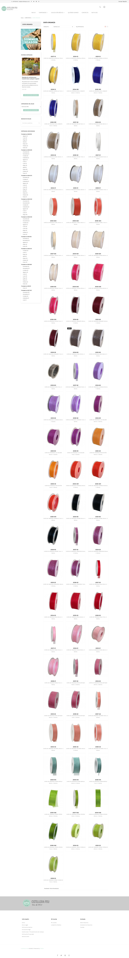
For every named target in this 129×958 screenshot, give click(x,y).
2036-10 (53, 89)
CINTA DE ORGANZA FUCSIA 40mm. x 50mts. (98, 289)
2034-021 (76, 254)
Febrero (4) (25, 145)
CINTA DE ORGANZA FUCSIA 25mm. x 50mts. (75, 289)
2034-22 (98, 681)
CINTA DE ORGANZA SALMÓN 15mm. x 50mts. (98, 716)
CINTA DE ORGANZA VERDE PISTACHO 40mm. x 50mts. (98, 848)
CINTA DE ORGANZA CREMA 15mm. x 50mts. (53, 256)
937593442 (15, 1)
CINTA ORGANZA (27, 24)
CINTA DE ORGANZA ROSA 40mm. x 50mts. (98, 650)
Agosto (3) (25, 183)
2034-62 (98, 385)
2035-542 (53, 812)
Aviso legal (25, 925)
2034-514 (53, 780)
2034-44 (53, 747)
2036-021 (53, 286)
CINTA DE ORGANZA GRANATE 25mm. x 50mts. (75, 322)
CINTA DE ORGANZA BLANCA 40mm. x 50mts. (76, 190)
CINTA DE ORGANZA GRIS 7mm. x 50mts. (53, 387)
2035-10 (98, 56)
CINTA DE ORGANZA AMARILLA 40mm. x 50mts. (98, 59)
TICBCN (42, 948)
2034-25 (98, 549)
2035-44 (75, 747)
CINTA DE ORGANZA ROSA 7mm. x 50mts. (53, 683)
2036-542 (53, 845)
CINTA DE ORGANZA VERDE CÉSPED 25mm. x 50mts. (98, 815)
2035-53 (98, 845)
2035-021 (98, 254)
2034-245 (76, 286)
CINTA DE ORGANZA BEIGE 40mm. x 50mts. (53, 157)
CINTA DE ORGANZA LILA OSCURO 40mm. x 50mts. (53, 453)
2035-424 (76, 221)
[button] (43, 12)
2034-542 (98, 812)
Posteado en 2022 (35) (26, 217)
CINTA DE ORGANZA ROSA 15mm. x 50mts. (53, 650)
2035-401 (98, 484)
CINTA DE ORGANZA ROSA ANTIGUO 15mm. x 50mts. (76, 683)
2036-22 (75, 714)
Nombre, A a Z (63, 27)
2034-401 (76, 484)
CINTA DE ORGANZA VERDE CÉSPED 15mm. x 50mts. (76, 815)
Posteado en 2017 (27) (26, 290)
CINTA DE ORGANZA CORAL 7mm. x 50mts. (98, 223)
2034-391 (76, 89)
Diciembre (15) (26, 292)
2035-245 (98, 286)
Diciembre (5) (26, 266)
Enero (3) (25, 262)
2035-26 (98, 319)
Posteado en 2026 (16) (26, 134)
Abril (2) (25, 141)
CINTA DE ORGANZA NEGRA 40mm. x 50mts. (98, 519)
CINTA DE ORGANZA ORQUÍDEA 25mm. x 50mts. (98, 552)
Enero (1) (25, 173)
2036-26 (53, 352)
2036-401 (53, 517)
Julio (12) (25, 226)
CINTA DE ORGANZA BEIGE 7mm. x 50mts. (76, 157)
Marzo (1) (25, 280)
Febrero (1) (25, 232)
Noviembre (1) (26, 153)
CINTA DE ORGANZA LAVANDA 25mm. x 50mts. (98, 387)
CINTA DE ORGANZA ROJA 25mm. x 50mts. (53, 617)
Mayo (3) (25, 244)
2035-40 (98, 451)
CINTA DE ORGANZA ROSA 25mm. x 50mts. (76, 650)
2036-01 (98, 188)
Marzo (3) (25, 258)
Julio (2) (25, 185)
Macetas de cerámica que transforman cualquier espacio (30, 78)
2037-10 (53, 56)
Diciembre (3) (26, 177)
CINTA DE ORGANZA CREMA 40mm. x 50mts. (98, 256)
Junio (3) (25, 138)
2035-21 (98, 648)
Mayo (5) (25, 189)
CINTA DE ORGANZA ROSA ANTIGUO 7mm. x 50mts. (76, 716)
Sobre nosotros (84, 922)
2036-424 (98, 221)
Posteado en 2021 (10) (26, 236)
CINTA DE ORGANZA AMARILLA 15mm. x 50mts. (53, 59)
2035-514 (76, 780)
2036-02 (75, 155)
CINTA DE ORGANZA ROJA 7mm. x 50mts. (98, 617)
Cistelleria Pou (25, 948)
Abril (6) (25, 191)
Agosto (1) (25, 136)
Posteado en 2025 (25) (26, 150)
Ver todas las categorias (31, 110)
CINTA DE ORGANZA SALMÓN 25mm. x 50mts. (53, 749)
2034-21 (75, 648)
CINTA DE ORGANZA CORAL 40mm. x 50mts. (75, 223)
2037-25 (75, 549)
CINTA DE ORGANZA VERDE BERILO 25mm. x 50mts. (53, 782)
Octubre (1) (25, 179)
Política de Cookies (27, 927)
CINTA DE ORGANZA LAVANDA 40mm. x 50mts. (53, 420)
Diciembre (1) (26, 238)
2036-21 (53, 681)
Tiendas (82, 927)
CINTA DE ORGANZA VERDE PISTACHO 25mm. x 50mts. (75, 848)
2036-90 (53, 549)
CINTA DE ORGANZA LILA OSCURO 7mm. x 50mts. (75, 453)
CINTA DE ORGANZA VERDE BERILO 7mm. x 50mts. (98, 782)
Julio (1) (24, 161)
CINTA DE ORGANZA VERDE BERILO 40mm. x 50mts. (76, 782)
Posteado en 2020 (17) (26, 248)
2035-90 (98, 517)
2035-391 (98, 89)
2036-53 (53, 878)
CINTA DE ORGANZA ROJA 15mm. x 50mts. (98, 585)
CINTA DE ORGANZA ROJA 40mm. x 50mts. (76, 617)
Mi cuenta (53, 922)
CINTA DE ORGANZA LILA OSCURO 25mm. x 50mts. (98, 420)
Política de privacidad (28, 934)
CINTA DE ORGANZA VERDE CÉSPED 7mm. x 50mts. (53, 848)
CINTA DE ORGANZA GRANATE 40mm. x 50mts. (98, 322)
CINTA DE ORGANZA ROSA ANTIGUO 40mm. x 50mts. (53, 716)
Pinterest (36, 1)
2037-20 (98, 582)
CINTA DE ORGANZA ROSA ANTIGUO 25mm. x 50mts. (98, 683)
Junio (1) (25, 163)
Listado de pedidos (56, 925)
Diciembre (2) (26, 152)
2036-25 (75, 582)
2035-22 (53, 714)
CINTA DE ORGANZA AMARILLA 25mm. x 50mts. (76, 59)
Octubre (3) (25, 222)
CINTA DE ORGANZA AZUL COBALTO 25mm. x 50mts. (76, 91)
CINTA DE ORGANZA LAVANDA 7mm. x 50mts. (76, 420)
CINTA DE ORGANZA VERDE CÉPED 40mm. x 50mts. (53, 815)
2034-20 (53, 615)
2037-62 (75, 385)
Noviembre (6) (26, 203)
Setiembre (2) (26, 206)
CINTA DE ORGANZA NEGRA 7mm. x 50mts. (53, 552)
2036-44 (98, 747)
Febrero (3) (25, 260)
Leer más (24, 89)
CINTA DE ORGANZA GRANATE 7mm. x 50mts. (53, 355)
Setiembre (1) (26, 157)
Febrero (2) (25, 171)
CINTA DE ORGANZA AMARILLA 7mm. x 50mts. (53, 91)
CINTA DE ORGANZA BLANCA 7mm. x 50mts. (98, 190)
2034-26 (75, 319)
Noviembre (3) (26, 240)
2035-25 (53, 582)
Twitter (33, 1)
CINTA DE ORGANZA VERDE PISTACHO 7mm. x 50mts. (53, 881)
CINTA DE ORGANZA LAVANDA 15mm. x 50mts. (76, 387)
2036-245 (53, 319)
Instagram (38, 1)
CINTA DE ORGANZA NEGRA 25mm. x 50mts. (75, 519)
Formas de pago (26, 929)
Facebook (31, 1)
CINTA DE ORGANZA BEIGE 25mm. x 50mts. (98, 124)
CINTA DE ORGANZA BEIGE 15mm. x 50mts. (76, 124)
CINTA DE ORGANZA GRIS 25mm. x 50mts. (76, 355)
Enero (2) (25, 147)
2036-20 (98, 615)
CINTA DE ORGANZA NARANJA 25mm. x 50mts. (75, 486)
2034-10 (75, 56)
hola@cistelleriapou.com (24, 1)
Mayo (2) (25, 140)
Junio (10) (25, 228)
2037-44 (98, 714)
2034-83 (75, 352)
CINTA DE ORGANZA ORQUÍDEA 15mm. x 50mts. (75, 552)
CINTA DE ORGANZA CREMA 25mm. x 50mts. (75, 256)
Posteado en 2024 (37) (26, 175)
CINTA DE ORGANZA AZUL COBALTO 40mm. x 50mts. (98, 91)
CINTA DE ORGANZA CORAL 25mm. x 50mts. (53, 223)
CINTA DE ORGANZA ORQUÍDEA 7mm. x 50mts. (75, 585)
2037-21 (53, 648)
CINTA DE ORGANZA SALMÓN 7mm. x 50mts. (98, 749)
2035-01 (75, 188)
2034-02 (98, 122)
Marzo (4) (25, 193)
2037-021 (53, 254)
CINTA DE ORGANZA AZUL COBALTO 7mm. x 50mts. (53, 124)
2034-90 (75, 517)
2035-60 (53, 451)
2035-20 (75, 615)
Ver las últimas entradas (31, 95)
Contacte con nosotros (86, 925)
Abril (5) (25, 167)
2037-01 (98, 155)
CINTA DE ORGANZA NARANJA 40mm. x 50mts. (98, 486)
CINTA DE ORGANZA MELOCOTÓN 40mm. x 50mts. (98, 453)
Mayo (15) (25, 214)
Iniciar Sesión (123, 1)
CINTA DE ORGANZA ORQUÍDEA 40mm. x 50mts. (53, 585)
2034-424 (53, 221)
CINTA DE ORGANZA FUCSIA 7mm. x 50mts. (53, 322)
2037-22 (75, 681)
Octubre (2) (25, 155)
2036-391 (53, 122)
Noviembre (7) (26, 294)
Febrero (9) (25, 194)
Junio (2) (25, 187)
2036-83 (53, 385)
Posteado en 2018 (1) (26, 286)
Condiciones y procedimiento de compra (33, 932)
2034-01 (53, 188)
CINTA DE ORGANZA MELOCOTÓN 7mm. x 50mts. (53, 486)
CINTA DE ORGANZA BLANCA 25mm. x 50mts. (53, 190)
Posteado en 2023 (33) (26, 199)
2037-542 (76, 812)
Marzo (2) (25, 143)
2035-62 (53, 418)
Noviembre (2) (26, 220)
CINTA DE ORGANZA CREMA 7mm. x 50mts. (53, 289)
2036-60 (75, 451)
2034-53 (75, 845)
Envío (23, 922)
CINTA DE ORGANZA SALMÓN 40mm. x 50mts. (75, 749)
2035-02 (53, 155)
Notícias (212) (25, 106)
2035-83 (98, 352)
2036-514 (98, 780)
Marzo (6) (25, 169)
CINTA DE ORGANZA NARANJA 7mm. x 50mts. (53, 519)
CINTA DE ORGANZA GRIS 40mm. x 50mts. (98, 355)
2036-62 (75, 418)
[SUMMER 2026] (31, 39)
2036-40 (53, 484)
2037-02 (75, 122)
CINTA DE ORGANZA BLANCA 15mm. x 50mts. (98, 157)
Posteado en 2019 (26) (26, 264)
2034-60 (98, 418)
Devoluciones (25, 936)
